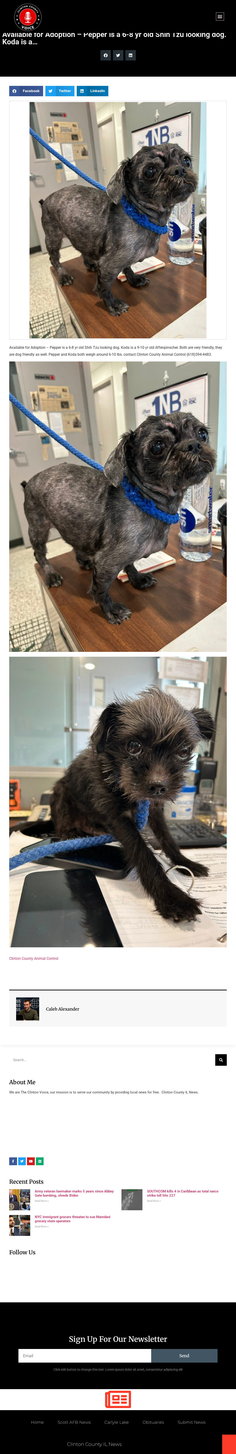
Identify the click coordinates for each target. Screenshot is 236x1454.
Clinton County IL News (94, 1444)
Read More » (42, 1200)
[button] (220, 16)
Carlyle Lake (116, 1422)
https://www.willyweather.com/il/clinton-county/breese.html (43, 1150)
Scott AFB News (74, 1422)
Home (37, 1422)
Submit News (191, 1422)
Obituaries (153, 1422)
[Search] (221, 1060)
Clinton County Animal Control (33, 958)
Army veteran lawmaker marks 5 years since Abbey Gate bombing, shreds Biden (74, 1193)
